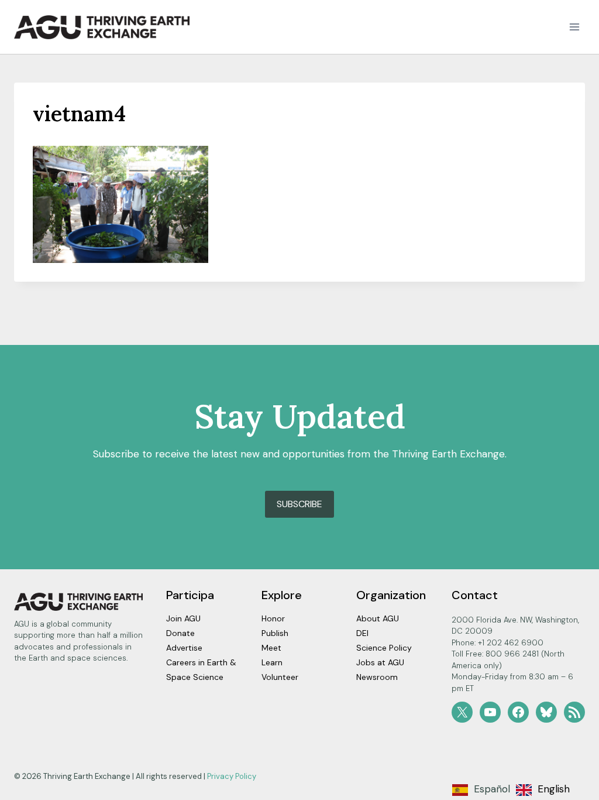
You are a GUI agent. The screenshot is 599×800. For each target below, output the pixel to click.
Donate (180, 633)
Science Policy (384, 647)
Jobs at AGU (380, 662)
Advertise (184, 647)
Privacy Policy (231, 776)
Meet (271, 647)
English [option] (554, 788)
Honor (273, 618)
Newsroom (377, 677)
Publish (274, 633)
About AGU (377, 618)
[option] (543, 790)
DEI (362, 633)
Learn (272, 662)
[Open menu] (574, 27)
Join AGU (183, 618)
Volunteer (279, 677)
